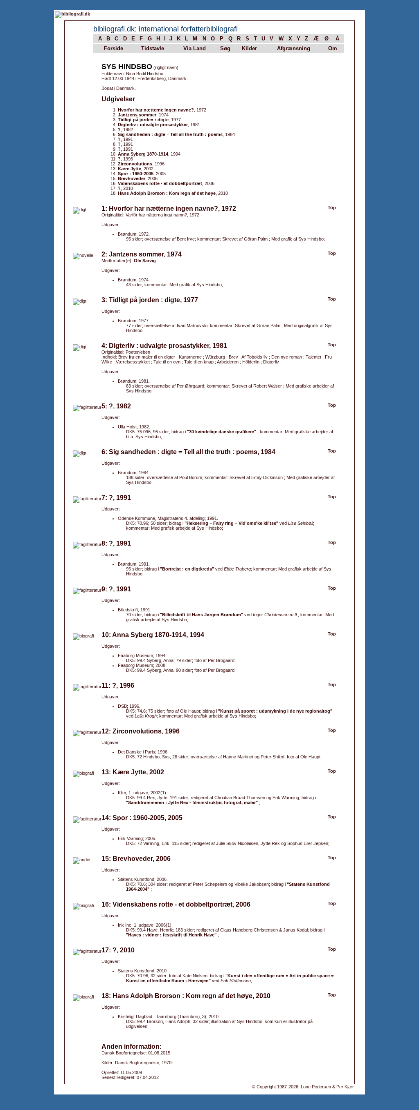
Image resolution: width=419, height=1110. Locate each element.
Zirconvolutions (135, 163)
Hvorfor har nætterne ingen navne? (156, 109)
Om (332, 48)
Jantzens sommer (137, 114)
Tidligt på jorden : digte (143, 119)
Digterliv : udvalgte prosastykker (153, 124)
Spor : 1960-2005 (135, 173)
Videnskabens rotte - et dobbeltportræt (160, 183)
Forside (113, 48)
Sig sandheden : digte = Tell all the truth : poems (170, 134)
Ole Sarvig (145, 260)
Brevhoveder (131, 178)
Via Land (194, 48)
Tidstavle (152, 48)
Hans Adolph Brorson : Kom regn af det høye (167, 193)
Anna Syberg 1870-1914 (143, 154)
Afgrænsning (293, 48)
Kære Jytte (129, 168)
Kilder (249, 48)
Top (332, 207)
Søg (225, 48)
